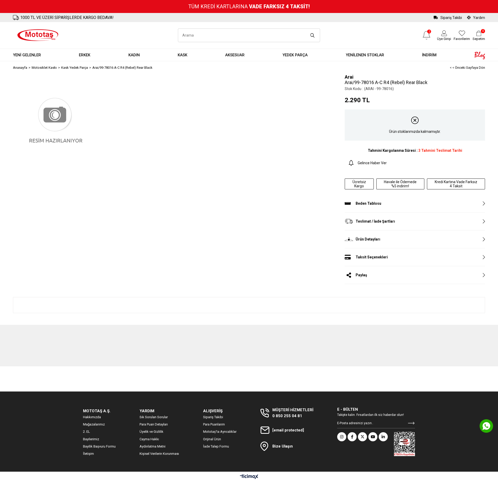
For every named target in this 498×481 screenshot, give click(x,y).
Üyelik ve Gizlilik (151, 432)
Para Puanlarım (214, 424)
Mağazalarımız (94, 424)
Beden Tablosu (368, 203)
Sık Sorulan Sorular (154, 417)
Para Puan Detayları (154, 424)
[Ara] (313, 35)
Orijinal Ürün (212, 439)
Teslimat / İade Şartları (375, 221)
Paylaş (361, 275)
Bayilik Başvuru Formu (99, 446)
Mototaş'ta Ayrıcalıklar (220, 432)
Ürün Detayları (368, 239)
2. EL (86, 432)
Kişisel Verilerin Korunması (159, 454)
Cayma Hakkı (149, 439)
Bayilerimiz (91, 439)
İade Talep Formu (216, 446)
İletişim (88, 454)
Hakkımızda (92, 417)
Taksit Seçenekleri (372, 257)
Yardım (479, 18)
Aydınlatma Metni (152, 446)
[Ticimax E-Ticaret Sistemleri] (249, 477)
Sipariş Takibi (451, 18)
